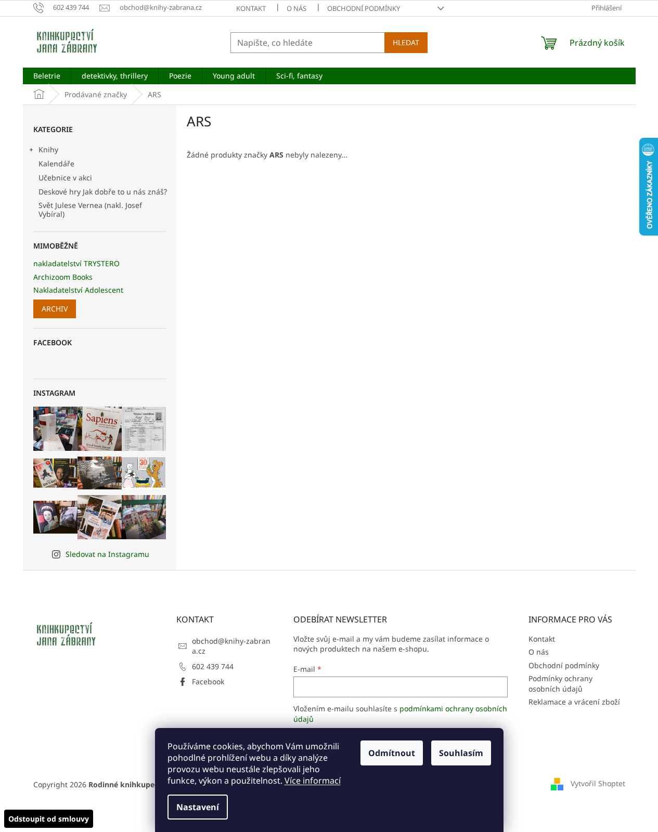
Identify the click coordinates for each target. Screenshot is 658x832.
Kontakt (251, 8)
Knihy (48, 149)
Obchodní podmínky (363, 8)
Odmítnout (391, 753)
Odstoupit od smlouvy (48, 819)
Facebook (208, 681)
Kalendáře (56, 163)
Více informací (313, 780)
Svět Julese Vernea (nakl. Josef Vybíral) (90, 209)
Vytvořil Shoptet (598, 783)
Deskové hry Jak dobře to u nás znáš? (102, 192)
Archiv (55, 309)
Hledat (406, 42)
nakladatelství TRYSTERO (76, 263)
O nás (296, 8)
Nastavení (197, 807)
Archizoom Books (63, 277)
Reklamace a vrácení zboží (574, 702)
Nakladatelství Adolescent (78, 290)
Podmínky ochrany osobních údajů (560, 683)
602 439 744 (213, 666)
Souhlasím (461, 753)
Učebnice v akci (65, 178)
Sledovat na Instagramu (107, 554)
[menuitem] (47, 76)
